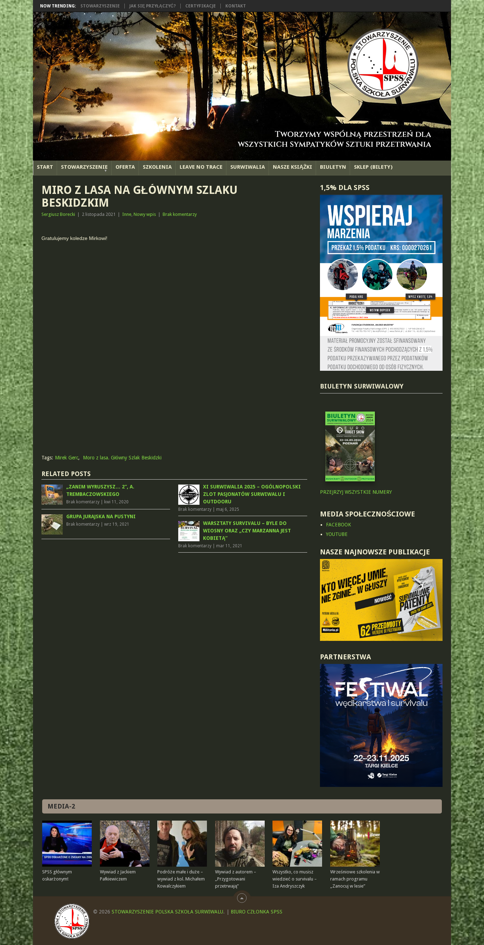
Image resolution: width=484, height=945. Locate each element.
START (45, 167)
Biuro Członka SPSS (256, 912)
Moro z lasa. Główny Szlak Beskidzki (122, 457)
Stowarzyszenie (100, 6)
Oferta (125, 167)
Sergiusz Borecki (58, 214)
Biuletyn (333, 167)
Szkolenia (157, 167)
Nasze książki (292, 167)
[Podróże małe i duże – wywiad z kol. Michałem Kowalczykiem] (182, 844)
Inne (126, 214)
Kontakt (235, 6)
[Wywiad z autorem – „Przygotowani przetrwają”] (240, 844)
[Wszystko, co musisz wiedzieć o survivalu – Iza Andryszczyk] (297, 844)
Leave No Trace (201, 167)
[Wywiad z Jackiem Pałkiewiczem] (125, 844)
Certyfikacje (200, 6)
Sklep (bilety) (373, 167)
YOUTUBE (337, 534)
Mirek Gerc (66, 457)
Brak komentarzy (180, 214)
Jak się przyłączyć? (152, 6)
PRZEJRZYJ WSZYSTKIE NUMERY (356, 492)
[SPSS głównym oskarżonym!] (67, 844)
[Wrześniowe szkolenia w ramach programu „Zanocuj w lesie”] (355, 844)
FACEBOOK (338, 524)
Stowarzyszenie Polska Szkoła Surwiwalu (167, 912)
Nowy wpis (145, 214)
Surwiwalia (247, 167)
